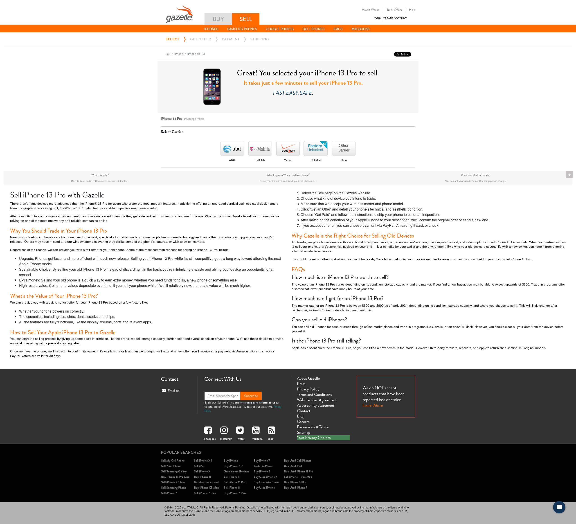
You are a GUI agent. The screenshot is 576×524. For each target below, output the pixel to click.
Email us (173, 390)
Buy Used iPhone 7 (295, 487)
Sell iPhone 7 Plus (205, 493)
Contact (303, 411)
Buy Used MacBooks (266, 482)
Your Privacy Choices (314, 437)
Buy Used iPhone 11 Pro (298, 471)
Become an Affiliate (312, 427)
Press (301, 384)
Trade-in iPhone (263, 466)
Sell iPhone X (202, 471)
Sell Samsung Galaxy (174, 471)
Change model (195, 118)
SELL (246, 19)
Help (412, 10)
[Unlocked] (316, 147)
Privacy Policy (308, 389)
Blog (300, 416)
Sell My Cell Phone (172, 460)
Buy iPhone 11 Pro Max (175, 476)
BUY (218, 19)
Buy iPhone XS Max (206, 487)
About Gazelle (308, 378)
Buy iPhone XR (233, 466)
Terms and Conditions (314, 394)
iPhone (178, 54)
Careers (303, 421)
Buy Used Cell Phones (297, 460)
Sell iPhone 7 (169, 493)
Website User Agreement (317, 400)
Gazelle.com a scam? (206, 482)
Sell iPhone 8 (232, 487)
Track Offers (394, 10)
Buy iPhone (231, 460)
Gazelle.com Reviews (236, 471)
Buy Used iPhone (264, 487)
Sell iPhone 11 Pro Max (298, 476)
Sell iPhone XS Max (173, 482)
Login (377, 18)
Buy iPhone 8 (262, 471)
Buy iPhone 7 (262, 460)
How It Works (370, 10)
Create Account (395, 18)
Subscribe (251, 395)
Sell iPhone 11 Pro (234, 482)
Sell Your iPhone (171, 466)
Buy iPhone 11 (202, 476)
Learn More (372, 405)
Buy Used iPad (293, 466)
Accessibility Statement (315, 405)
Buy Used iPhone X (265, 476)
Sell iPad (199, 466)
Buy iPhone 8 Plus (295, 482)
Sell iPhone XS (203, 460)
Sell (167, 54)
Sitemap (303, 432)
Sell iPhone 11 (232, 476)
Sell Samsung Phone (173, 487)
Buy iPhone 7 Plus (235, 493)
